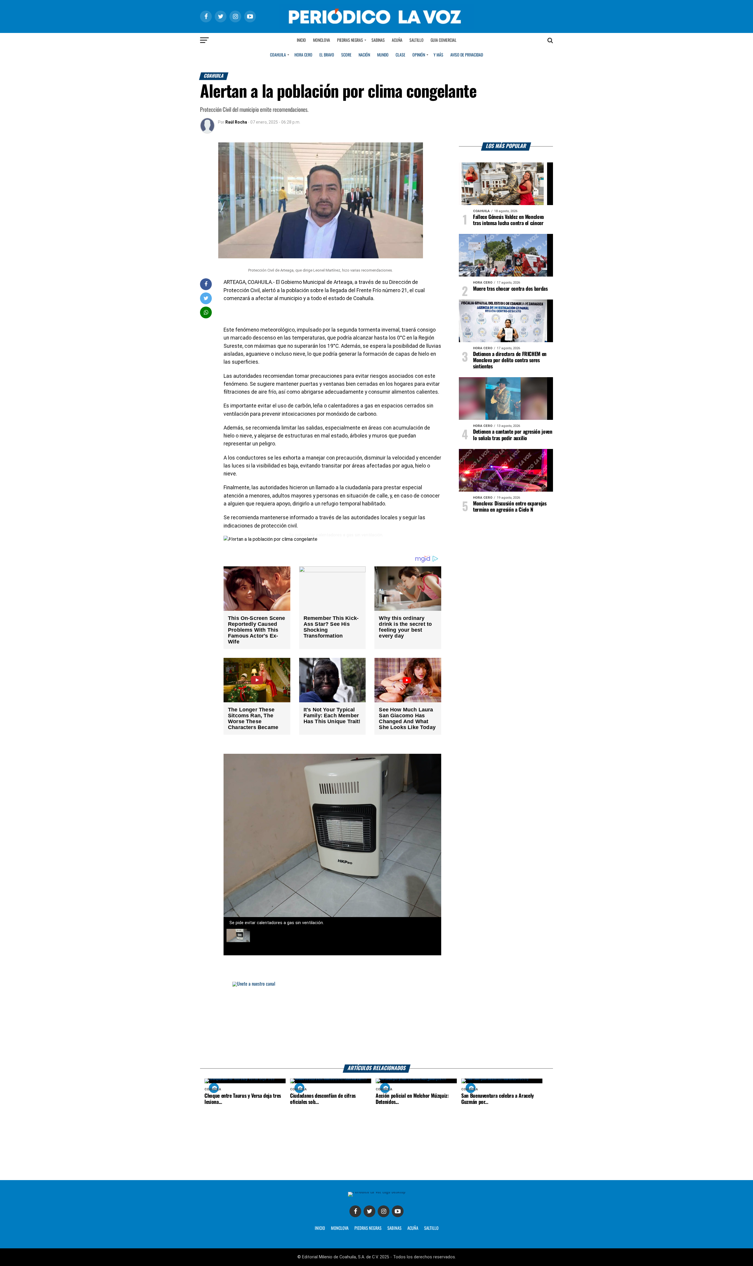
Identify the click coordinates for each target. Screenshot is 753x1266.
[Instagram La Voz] (383, 1211)
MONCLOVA (340, 1228)
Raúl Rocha (236, 122)
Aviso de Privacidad (466, 55)
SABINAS (394, 1228)
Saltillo (416, 40)
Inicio (301, 40)
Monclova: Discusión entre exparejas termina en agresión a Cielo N (510, 507)
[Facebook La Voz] (355, 1211)
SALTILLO (431, 1228)
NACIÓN (364, 55)
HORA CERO (303, 55)
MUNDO (383, 55)
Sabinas (378, 40)
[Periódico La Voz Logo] (376, 16)
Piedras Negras (350, 40)
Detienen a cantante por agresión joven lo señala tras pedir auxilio (512, 435)
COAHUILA (278, 55)
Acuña (397, 40)
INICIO (320, 1228)
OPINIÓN (418, 55)
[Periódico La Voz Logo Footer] (376, 1193)
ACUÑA (412, 1228)
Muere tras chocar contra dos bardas (510, 289)
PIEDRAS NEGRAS (368, 1228)
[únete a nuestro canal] (376, 1023)
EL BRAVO (326, 55)
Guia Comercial (444, 40)
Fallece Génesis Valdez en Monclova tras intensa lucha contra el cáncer (508, 220)
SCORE (346, 55)
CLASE (400, 55)
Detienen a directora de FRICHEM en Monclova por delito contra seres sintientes (510, 360)
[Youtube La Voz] (398, 1211)
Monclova (321, 40)
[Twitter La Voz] (369, 1211)
